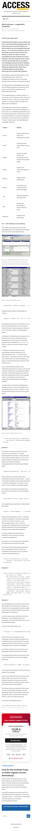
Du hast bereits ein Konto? (17, 758)
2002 (4, 30)
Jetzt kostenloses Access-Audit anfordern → (16, 808)
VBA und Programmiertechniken (17, 30)
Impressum (16, 827)
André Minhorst (15, 29)
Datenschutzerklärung (16, 824)
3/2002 (8, 30)
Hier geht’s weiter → (16, 740)
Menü (7, 19)
